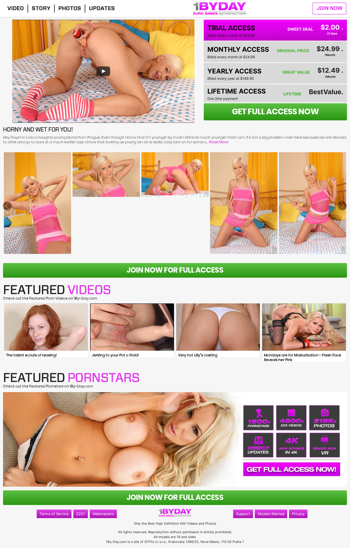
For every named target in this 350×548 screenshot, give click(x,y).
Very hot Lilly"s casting (197, 355)
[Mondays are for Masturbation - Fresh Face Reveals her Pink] (304, 327)
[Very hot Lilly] (218, 327)
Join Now (329, 8)
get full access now (275, 112)
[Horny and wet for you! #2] (106, 174)
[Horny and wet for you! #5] (312, 203)
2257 (80, 514)
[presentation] (7, 205)
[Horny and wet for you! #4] (243, 203)
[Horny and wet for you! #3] (175, 174)
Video (15, 8)
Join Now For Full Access (175, 270)
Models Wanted (271, 514)
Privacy (298, 514)
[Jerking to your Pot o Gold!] (132, 327)
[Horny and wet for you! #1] (37, 203)
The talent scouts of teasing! (31, 355)
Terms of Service (53, 514)
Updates (102, 8)
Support (243, 514)
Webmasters (103, 514)
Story (41, 8)
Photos (69, 8)
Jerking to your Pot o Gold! (115, 355)
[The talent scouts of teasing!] (46, 327)
